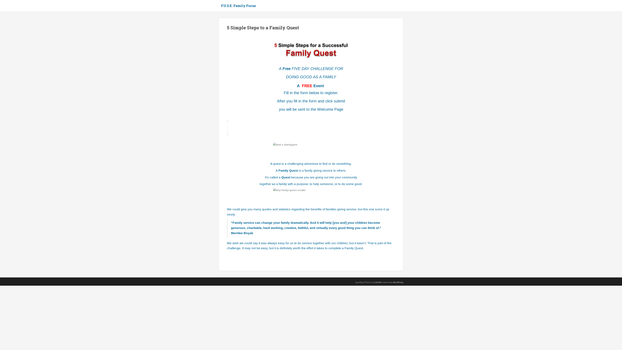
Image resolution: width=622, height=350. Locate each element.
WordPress (398, 282)
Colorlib (377, 282)
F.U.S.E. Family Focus (238, 6)
